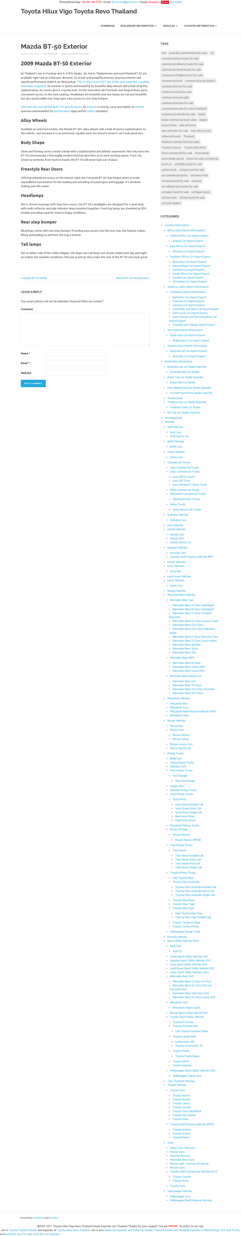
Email (25, 363)
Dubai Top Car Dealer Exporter (185, 377)
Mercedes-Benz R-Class (187, 662)
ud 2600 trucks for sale (188, 164)
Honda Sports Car (180, 542)
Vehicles (169, 25)
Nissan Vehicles (176, 720)
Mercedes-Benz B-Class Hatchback (193, 609)
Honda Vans (177, 1151)
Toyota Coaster (182, 1176)
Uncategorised (173, 417)
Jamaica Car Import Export (189, 305)
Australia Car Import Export (189, 356)
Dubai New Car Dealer (183, 382)
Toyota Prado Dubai (187, 1056)
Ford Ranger (180, 775)
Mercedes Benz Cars (182, 600)
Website (26, 372)
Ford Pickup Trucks (181, 770)
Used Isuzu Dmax (185, 820)
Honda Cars (177, 534)
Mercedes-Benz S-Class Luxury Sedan (195, 640)
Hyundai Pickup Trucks (183, 790)
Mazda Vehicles (176, 590)
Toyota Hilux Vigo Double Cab (193, 917)
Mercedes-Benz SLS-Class (188, 693)
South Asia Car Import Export (187, 335)
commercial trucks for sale (177, 103)
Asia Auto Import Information (185, 329)
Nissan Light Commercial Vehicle (189, 1163)
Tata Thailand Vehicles (181, 1081)
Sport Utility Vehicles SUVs (183, 940)
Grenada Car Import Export (189, 301)
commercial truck (172, 80)
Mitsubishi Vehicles (178, 698)
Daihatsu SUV (178, 766)
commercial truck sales (175, 97)
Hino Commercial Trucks (184, 467)
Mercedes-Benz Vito (185, 652)
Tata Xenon (179, 850)
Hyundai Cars (178, 552)
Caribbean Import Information (188, 291)
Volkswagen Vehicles (179, 1191)
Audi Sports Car (179, 436)
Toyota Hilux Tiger (184, 904)
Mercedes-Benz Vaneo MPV (189, 666)
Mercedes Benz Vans (182, 1159)
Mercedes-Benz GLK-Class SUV (191, 993)
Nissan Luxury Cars (181, 744)
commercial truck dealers (200, 80)
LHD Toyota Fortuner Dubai (191, 1031)
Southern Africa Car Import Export (190, 256)
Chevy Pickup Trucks (182, 762)
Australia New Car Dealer (185, 371)
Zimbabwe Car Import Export (190, 281)
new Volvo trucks (201, 130)
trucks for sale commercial (202, 158)
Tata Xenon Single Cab (188, 867)
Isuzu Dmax (179, 799)
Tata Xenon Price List (187, 863)
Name (25, 353)
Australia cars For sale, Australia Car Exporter (32, 1234)
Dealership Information (137, 25)
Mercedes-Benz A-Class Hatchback (193, 605)
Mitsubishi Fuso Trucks (186, 499)
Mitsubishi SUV (179, 1002)
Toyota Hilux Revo (195, 147)
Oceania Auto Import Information (187, 345)
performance (62, 111)
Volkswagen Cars (180, 1196)
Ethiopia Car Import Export (188, 251)
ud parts (197, 180)
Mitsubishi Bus (178, 703)
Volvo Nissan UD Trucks (187, 509)
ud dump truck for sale (175, 180)
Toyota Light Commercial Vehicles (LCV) (193, 1171)
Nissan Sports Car (180, 748)
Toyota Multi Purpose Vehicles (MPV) (192, 1124)
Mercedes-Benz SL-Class (187, 685)
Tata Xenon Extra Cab (188, 859)
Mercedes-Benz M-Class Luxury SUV (194, 997)
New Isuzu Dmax (185, 816)
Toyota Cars (177, 1090)
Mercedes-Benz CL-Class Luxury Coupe (195, 620)
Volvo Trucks (178, 504)
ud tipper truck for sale (175, 192)
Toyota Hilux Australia (186, 881)
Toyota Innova (181, 1133)
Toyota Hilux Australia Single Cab (195, 894)
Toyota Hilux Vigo (183, 908)
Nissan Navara (181, 834)
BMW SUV (176, 758)
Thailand (189, 136)
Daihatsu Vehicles (177, 514)
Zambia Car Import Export (188, 277)
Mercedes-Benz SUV (182, 976)
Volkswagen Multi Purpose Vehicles (191, 1200)
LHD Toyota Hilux (183, 877)
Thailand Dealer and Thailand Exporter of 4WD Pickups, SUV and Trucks (197, 1230)
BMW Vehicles (175, 441)
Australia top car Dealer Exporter (186, 366)
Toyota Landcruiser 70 (188, 1045)
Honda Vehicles (176, 529)
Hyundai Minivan (180, 1155)
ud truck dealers (171, 203)
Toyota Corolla (182, 1107)
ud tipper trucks (201, 192)
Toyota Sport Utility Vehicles (187, 1016)
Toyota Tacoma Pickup (186, 922)
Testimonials (175, 398)
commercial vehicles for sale (178, 114)
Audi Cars (176, 432)
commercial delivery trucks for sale (182, 64)
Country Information (199, 25)
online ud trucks (171, 136)
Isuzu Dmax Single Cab (188, 812)
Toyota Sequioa (182, 1065)
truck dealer (202, 153)
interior (139, 106)
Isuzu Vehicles (175, 565)
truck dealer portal (173, 158)
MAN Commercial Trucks (185, 489)
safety (91, 111)
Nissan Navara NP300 (188, 839)
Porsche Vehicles (177, 936)
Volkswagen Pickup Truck (185, 931)
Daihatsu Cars (178, 520)
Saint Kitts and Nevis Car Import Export (196, 309)
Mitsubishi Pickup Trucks (184, 825)
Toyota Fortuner (171, 147)
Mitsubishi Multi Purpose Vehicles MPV (193, 711)
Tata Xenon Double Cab (189, 855)
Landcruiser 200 (184, 1041)
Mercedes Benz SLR (184, 681)
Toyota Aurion (181, 1095)
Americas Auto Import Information (188, 286)
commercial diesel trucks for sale (181, 69)
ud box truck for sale (192, 169)
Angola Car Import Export (188, 240)
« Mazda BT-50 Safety (34, 278)
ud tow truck (169, 197)
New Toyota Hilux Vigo (188, 913)
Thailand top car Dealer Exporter (186, 402)
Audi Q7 (177, 951)
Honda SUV (177, 786)
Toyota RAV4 (181, 1061)
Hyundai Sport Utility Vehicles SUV (190, 960)
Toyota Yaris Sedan (184, 1115)
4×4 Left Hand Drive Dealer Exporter (191, 392)
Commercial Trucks (178, 462)
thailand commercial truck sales (181, 141)
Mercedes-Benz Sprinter (187, 644)
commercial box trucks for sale (180, 58)
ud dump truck (199, 175)
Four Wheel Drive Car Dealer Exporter (189, 387)
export (203, 119)
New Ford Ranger (185, 780)
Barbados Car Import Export (189, 297)
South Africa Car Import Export (191, 273)
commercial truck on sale (176, 91)
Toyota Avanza (182, 1129)
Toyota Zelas (180, 1119)
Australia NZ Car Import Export (188, 350)
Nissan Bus (176, 725)
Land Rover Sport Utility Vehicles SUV (192, 968)
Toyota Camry (181, 1103)
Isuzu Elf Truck (181, 480)
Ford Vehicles (175, 525)
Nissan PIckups (179, 829)
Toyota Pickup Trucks (183, 872)
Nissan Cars (177, 729)
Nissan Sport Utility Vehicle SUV (189, 1012)
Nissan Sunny (181, 738)
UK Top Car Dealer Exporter (183, 412)
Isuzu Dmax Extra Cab (188, 808)
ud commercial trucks (174, 175)
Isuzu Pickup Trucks (181, 793)
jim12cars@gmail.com (125, 1)
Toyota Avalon (181, 1099)
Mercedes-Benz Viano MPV (189, 670)
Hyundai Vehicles (177, 547)
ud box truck (169, 169)
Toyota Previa (181, 1137)
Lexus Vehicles (175, 580)
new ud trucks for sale (175, 130)
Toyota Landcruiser (184, 1036)
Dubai (201, 114)
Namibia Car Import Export (188, 269)
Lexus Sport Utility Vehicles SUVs (189, 972)
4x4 (164, 52)
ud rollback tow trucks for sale (180, 186)
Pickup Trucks (175, 753)
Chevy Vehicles (176, 451)
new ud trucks (187, 125)
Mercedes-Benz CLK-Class (188, 624)
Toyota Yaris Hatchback (187, 1111)
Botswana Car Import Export (190, 261)
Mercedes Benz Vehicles (181, 594)
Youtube (177, 1)
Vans (170, 1142)
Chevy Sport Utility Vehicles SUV (189, 956)
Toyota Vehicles (176, 1084)
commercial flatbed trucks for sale (182, 75)
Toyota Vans (177, 1185)
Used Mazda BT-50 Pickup (75, 54)
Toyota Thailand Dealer (23, 1230)
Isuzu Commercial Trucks (185, 471)
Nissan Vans (177, 1167)
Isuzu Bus (175, 571)
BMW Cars (176, 446)
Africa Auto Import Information (186, 230)
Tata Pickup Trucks (181, 845)
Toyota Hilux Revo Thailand (73, 1230)
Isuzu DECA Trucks (184, 476)
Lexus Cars (176, 585)
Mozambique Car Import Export (191, 265)
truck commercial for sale (177, 153)
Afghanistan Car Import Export (191, 340)
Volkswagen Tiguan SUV (187, 1075)
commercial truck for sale (177, 86)
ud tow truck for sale (192, 197)
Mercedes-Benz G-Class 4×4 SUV (192, 981)
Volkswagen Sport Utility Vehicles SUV (192, 1070)
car (212, 52)
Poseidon (53, 1218)
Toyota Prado (181, 1050)
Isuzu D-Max (169, 125)
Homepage (108, 25)
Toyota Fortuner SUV (185, 1025)
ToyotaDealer (50, 54)
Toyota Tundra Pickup (186, 926)
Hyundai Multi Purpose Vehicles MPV (191, 556)
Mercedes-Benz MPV (182, 657)
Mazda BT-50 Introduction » (133, 278)
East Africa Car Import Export (187, 246)
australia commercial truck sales (188, 52)
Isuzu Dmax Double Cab (189, 804)
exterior (92, 106)
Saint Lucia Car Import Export (190, 312)
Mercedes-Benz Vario (185, 648)
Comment (27, 309)
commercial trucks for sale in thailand (184, 108)
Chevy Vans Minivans (182, 1147)
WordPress (38, 1218)
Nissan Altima (181, 735)
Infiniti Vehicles (176, 561)
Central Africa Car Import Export (189, 235)
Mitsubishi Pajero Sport (186, 1007)
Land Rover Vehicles (179, 576)
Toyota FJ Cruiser (183, 1022)
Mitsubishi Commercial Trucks (188, 493)
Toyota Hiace (181, 1180)
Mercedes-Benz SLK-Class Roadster (194, 689)
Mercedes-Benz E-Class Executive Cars (195, 636)
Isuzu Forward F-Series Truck (190, 484)
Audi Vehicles (175, 426)
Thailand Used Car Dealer (185, 407)
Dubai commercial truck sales (179, 119)
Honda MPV (177, 538)
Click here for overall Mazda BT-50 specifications (51, 106)
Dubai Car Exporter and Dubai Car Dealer (128, 1230)
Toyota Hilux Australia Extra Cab (194, 890)
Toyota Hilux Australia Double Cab (195, 887)
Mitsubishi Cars (179, 707)
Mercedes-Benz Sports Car (185, 676)
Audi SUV (175, 946)
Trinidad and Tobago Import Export (194, 324)
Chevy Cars (176, 457)
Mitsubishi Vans (179, 715)
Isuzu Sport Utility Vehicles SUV (188, 964)
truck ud (166, 164)
